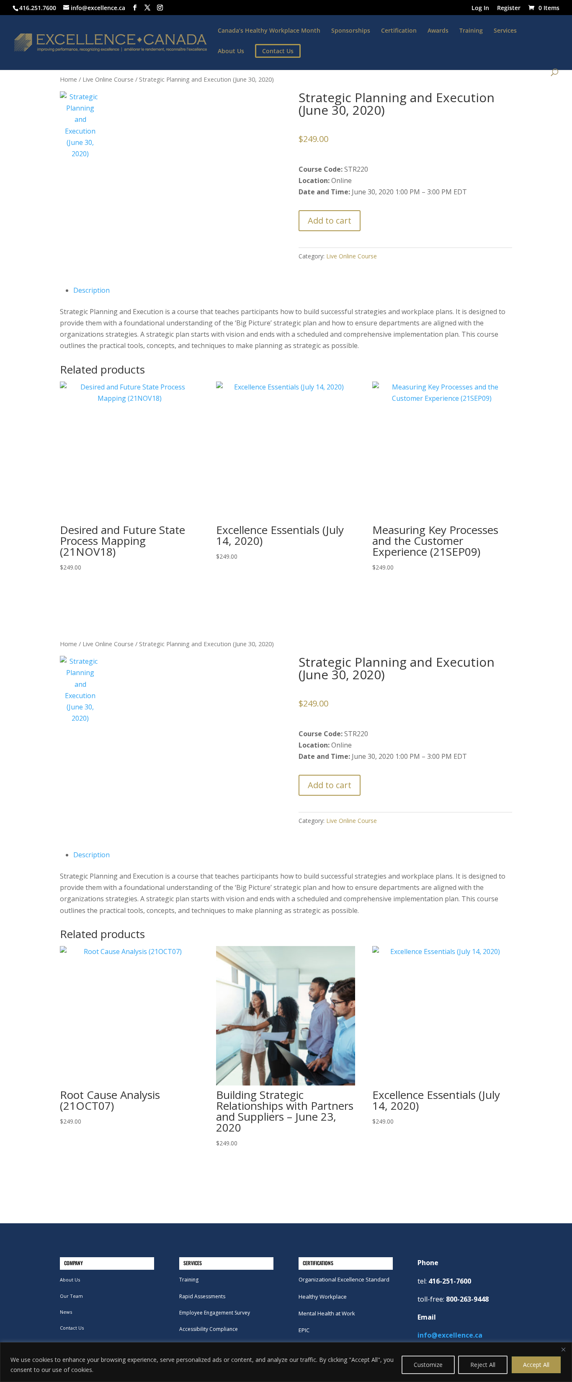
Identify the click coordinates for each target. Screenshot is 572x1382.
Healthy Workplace (323, 1296)
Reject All (482, 1365)
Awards (438, 31)
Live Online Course (108, 79)
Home (68, 79)
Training (471, 31)
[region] (286, 1362)
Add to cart (329, 220)
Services (505, 31)
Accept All (536, 1365)
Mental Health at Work (327, 1313)
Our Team (71, 1296)
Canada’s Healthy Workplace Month (269, 31)
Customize (428, 1365)
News (66, 1312)
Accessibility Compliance (208, 1329)
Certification (399, 31)
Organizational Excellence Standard (344, 1279)
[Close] (563, 1349)
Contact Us (72, 1328)
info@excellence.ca (449, 1335)
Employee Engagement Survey (214, 1312)
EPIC (304, 1330)
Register (508, 8)
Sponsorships (350, 31)
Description (91, 290)
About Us (231, 51)
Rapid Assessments (202, 1296)
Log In (480, 8)
